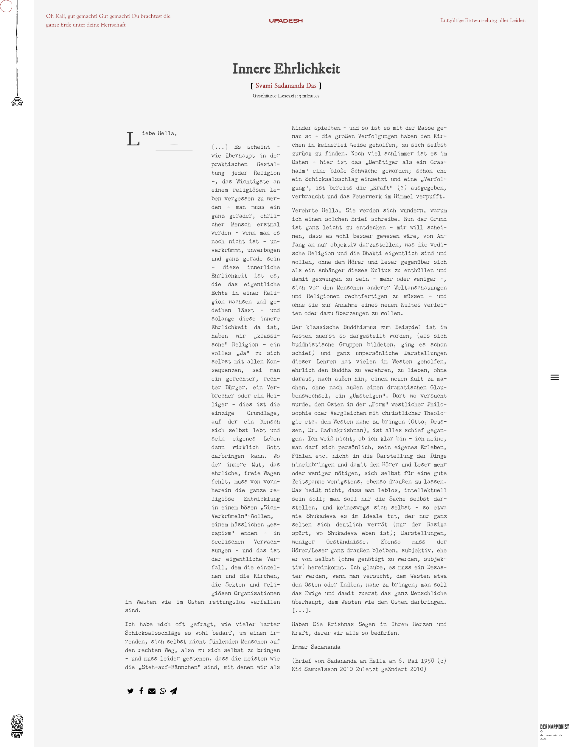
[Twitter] (130, 691)
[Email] (152, 691)
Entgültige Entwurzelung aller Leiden (483, 20)
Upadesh (286, 20)
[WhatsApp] (162, 691)
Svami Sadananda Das (285, 85)
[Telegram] (173, 691)
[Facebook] (141, 691)
